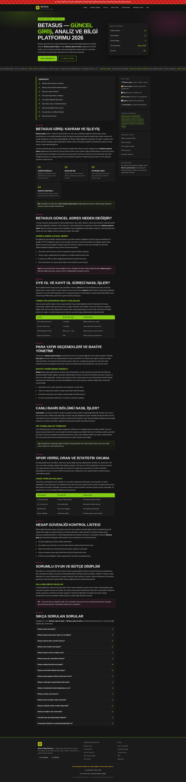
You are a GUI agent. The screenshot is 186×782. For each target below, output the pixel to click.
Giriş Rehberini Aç (47, 58)
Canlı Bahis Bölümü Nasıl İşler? (52, 100)
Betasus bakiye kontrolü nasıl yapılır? (50, 664)
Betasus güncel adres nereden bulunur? (51, 641)
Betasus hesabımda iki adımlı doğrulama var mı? (54, 688)
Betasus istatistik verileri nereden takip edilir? (53, 705)
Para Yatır (115, 7)
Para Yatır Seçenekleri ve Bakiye (52, 95)
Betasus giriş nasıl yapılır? (47, 629)
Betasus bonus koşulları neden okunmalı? (52, 700)
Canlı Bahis (126, 7)
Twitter (56, 757)
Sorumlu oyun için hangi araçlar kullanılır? (52, 717)
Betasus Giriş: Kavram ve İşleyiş (53, 83)
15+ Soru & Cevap (67, 58)
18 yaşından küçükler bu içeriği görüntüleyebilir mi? (55, 723)
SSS (147, 7)
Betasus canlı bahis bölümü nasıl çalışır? (51, 670)
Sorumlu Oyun (138, 7)
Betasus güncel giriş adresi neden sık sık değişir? (54, 635)
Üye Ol (105, 7)
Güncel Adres (95, 7)
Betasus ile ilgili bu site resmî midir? (50, 711)
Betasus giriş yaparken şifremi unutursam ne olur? (55, 676)
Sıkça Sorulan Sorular (49, 116)
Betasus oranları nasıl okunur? (48, 694)
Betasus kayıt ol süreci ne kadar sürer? (51, 652)
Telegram (44, 757)
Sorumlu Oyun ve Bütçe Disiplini (53, 112)
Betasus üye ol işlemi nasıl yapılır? (49, 647)
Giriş (85, 7)
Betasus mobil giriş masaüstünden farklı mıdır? (54, 682)
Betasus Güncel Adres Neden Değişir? (55, 87)
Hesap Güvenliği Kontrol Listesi (52, 108)
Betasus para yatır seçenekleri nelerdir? (51, 658)
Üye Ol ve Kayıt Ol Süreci (50, 91)
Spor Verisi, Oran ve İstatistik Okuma (54, 104)
